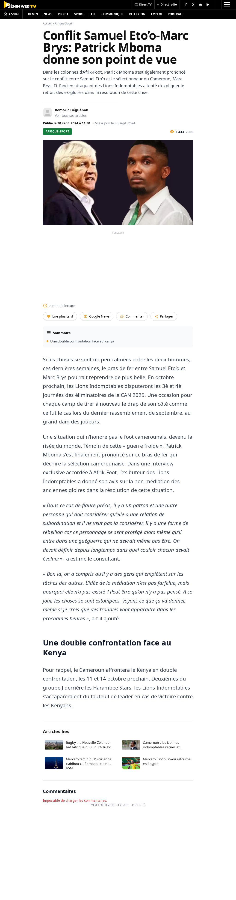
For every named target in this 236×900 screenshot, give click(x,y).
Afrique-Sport (63, 23)
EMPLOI (156, 14)
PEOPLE (63, 14)
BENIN (33, 14)
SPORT (79, 14)
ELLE (92, 14)
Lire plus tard (62, 316)
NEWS (48, 14)
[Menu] (226, 4)
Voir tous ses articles (71, 115)
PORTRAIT (175, 14)
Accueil (47, 23)
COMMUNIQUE (112, 14)
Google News (99, 316)
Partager (166, 316)
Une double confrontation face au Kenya (82, 341)
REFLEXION (137, 14)
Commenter (135, 316)
